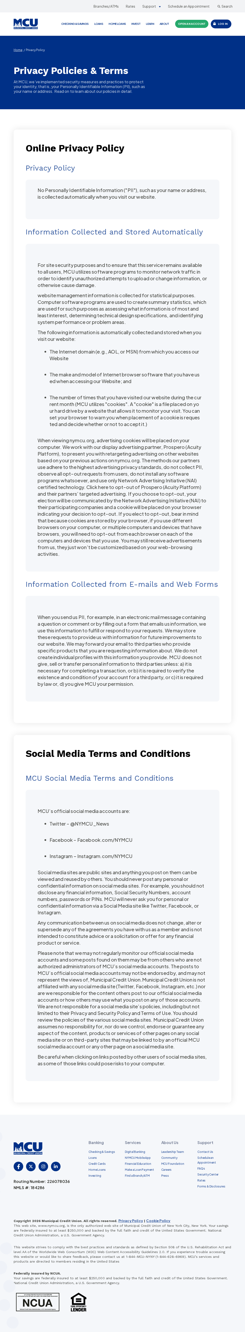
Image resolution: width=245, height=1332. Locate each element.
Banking (96, 1142)
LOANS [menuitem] (98, 24)
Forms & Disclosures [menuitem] (211, 1186)
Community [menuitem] (169, 1158)
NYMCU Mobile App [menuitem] (138, 1158)
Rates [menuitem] (201, 1180)
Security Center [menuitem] (207, 1174)
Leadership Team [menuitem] (172, 1152)
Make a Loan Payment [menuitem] (139, 1169)
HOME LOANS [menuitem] (117, 24)
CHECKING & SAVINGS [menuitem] (75, 24)
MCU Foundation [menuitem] (172, 1164)
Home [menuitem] (18, 50)
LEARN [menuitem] (150, 24)
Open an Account (192, 23)
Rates (130, 6)
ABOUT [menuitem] (164, 24)
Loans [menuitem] (93, 1158)
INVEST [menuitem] (135, 24)
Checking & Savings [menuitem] (102, 1152)
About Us (169, 1142)
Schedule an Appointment (189, 6)
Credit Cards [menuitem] (97, 1164)
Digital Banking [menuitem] (135, 1152)
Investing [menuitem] (95, 1175)
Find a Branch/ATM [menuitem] (137, 1175)
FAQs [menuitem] (201, 1168)
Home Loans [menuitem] (97, 1169)
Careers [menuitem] (166, 1169)
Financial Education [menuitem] (138, 1164)
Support (149, 6)
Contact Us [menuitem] (205, 1152)
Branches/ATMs (106, 6)
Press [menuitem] (165, 1175)
